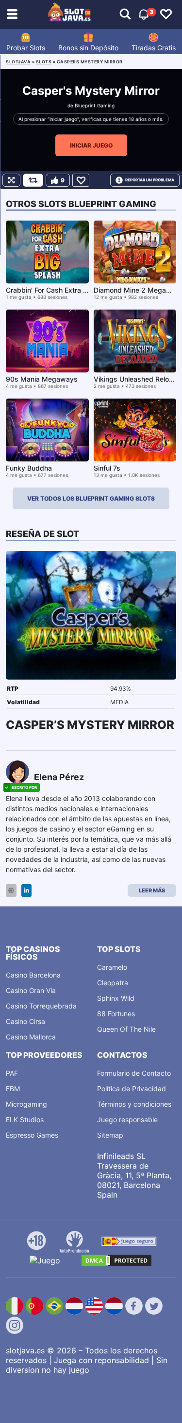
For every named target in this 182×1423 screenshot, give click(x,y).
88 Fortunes (116, 1013)
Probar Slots (25, 48)
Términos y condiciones (134, 1104)
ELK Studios (25, 1119)
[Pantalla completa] (11, 180)
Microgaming (26, 1104)
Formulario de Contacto (134, 1073)
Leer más (152, 890)
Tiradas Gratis (154, 48)
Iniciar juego (91, 145)
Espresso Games (32, 1135)
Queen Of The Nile (126, 1029)
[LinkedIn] (26, 890)
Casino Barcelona (33, 975)
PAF (12, 1073)
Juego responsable (127, 1119)
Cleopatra (112, 982)
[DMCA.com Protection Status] (116, 1260)
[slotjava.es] (69, 14)
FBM (13, 1088)
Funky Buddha (29, 468)
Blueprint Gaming (95, 105)
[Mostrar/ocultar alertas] (125, 14)
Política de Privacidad (131, 1088)
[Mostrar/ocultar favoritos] (166, 14)
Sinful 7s (107, 468)
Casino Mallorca (31, 1037)
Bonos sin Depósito (88, 48)
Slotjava (18, 61)
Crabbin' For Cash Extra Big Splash (61, 290)
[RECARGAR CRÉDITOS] (33, 180)
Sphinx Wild (115, 998)
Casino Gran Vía (31, 990)
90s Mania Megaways (42, 379)
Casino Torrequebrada (41, 1006)
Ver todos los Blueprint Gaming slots (91, 498)
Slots (44, 61)
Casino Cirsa (25, 1021)
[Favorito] (80, 180)
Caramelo (112, 967)
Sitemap (110, 1135)
